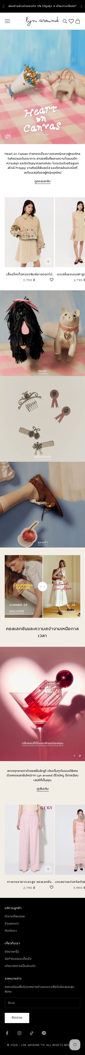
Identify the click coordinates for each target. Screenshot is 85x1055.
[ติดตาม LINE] (44, 1033)
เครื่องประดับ (42, 457)
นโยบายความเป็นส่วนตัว (20, 966)
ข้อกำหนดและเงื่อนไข (18, 959)
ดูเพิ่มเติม (43, 789)
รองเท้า (42, 542)
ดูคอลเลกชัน (42, 181)
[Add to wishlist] (51, 279)
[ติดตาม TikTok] (31, 1033)
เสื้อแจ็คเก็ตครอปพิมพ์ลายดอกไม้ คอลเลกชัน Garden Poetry (29, 274)
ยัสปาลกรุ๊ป (12, 952)
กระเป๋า (42, 371)
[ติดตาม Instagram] (19, 1033)
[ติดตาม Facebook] (7, 1033)
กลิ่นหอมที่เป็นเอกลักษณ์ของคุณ (42, 743)
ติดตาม (17, 1017)
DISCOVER (16, 611)
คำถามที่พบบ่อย (15, 916)
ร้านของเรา (12, 923)
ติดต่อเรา (11, 931)
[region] (42, 704)
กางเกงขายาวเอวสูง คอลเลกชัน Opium (29, 882)
